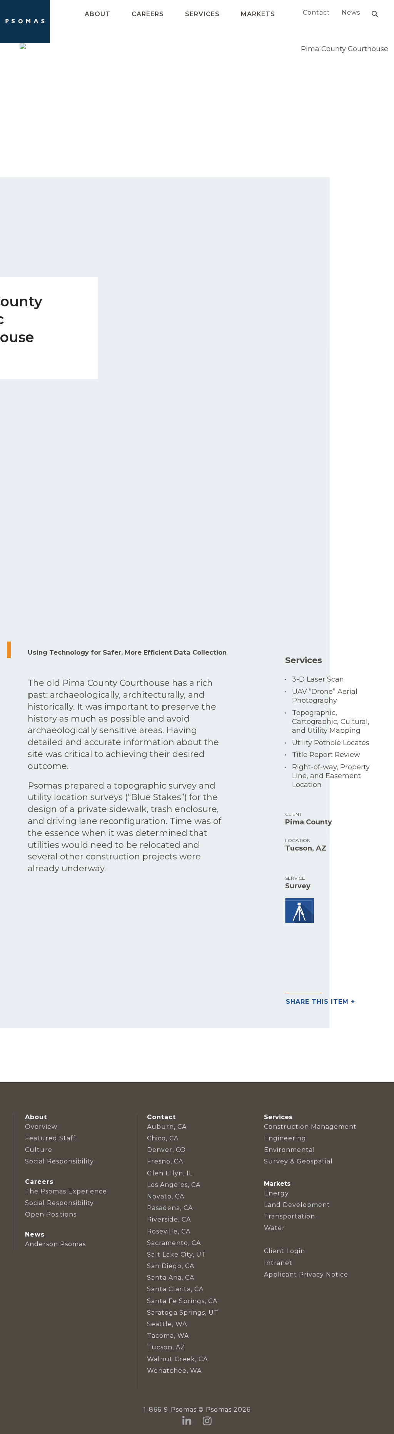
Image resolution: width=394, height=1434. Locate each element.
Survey (298, 886)
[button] (374, 13)
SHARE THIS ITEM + (320, 1002)
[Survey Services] (298, 911)
